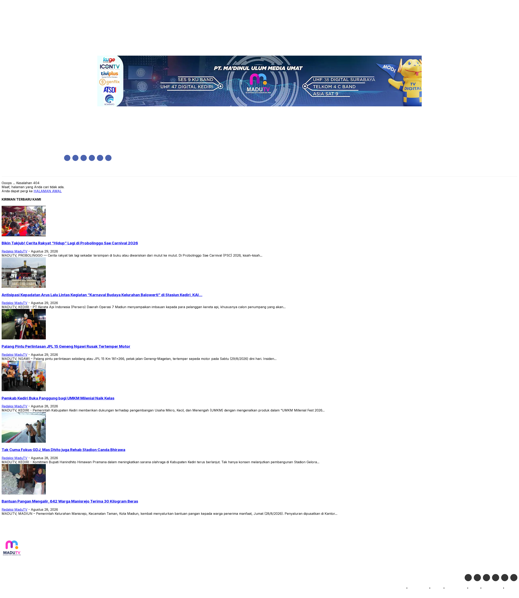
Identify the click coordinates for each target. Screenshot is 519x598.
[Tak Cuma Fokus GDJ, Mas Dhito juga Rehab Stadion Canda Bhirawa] (24, 441)
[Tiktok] (504, 577)
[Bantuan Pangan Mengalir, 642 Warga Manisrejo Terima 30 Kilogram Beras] (24, 493)
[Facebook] (67, 158)
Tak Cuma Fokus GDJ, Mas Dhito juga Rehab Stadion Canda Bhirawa (63, 449)
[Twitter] (477, 577)
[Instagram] (75, 158)
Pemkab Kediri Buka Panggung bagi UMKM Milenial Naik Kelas (58, 398)
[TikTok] (92, 158)
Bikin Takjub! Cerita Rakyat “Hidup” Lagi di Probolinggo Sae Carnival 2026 (70, 243)
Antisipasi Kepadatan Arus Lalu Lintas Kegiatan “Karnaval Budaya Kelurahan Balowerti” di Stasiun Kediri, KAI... (102, 295)
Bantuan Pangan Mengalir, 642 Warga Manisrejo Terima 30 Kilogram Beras (70, 501)
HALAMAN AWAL (48, 191)
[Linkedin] (83, 158)
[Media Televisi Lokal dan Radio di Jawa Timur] (12, 548)
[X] (100, 158)
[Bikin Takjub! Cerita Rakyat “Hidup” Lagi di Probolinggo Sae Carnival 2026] (24, 235)
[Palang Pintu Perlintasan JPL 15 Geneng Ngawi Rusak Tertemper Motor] (24, 338)
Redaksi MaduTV (14, 251)
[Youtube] (108, 158)
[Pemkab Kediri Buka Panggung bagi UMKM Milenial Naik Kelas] (24, 390)
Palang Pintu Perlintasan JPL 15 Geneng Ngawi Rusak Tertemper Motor (66, 346)
